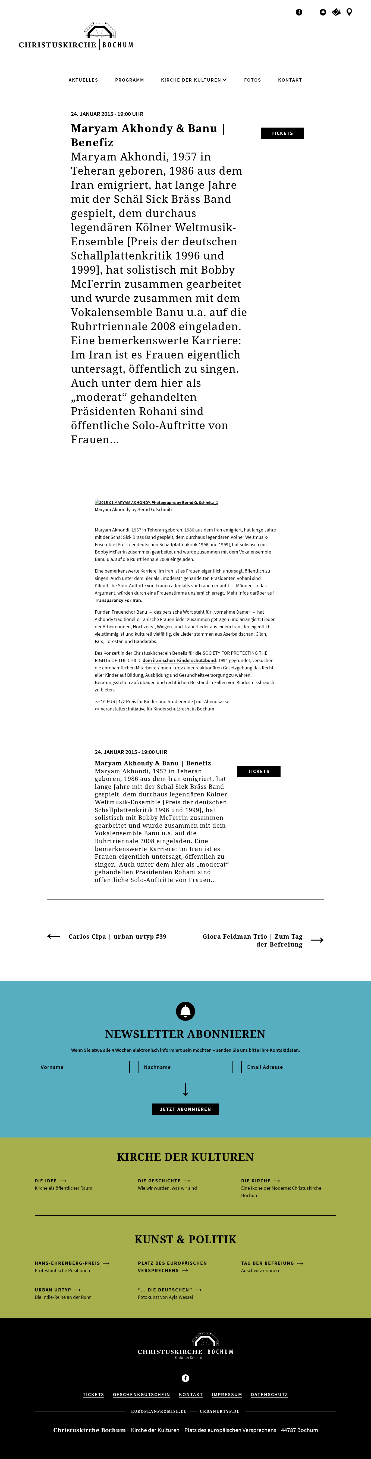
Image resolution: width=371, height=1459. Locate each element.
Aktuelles (83, 80)
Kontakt (290, 80)
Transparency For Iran (118, 600)
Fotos (252, 80)
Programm (129, 80)
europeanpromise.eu (159, 1411)
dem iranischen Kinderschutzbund (179, 660)
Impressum (227, 1394)
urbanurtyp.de (220, 1411)
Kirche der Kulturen (191, 80)
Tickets (282, 133)
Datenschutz (269, 1394)
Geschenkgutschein (141, 1394)
